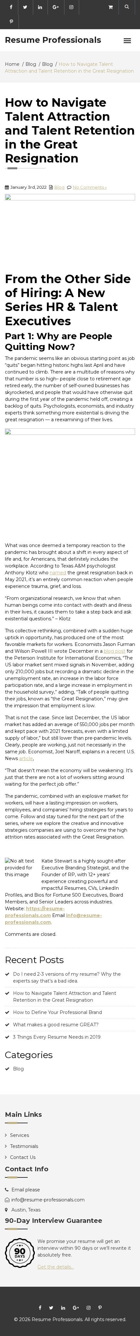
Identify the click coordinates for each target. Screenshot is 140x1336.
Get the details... (55, 1267)
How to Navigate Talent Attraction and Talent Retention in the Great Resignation (64, 996)
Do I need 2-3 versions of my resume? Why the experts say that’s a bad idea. (67, 977)
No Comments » (90, 187)
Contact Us (22, 1157)
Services (19, 1135)
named (58, 573)
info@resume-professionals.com (48, 1200)
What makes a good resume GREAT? (56, 1025)
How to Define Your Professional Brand (57, 1012)
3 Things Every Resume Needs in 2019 (57, 1037)
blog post (114, 651)
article (26, 758)
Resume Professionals (53, 40)
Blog (59, 187)
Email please (25, 1190)
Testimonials (24, 1146)
